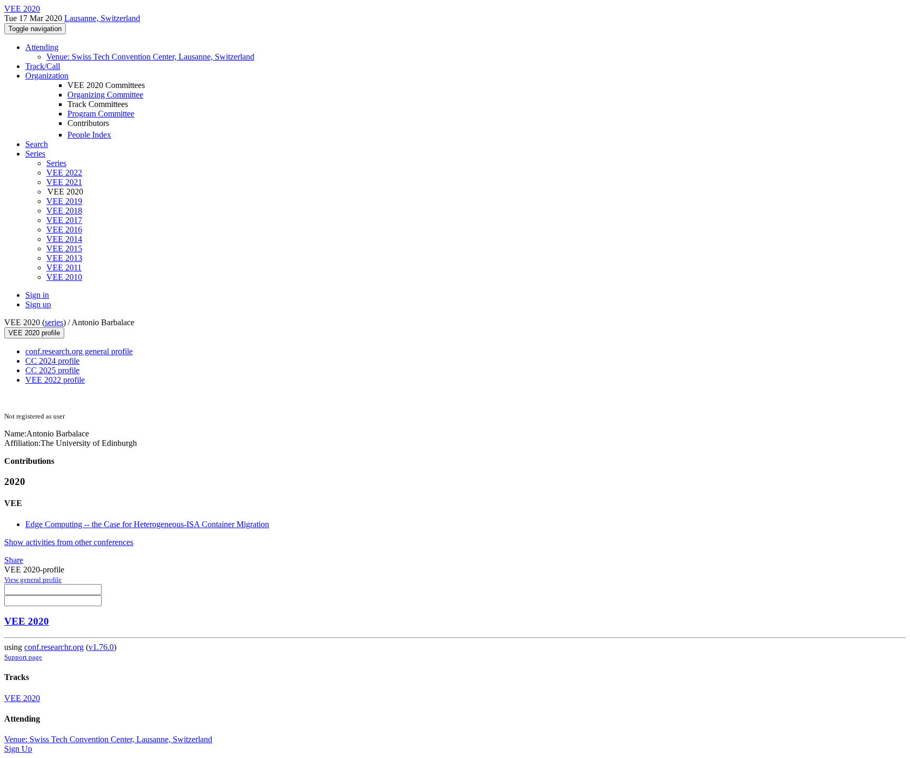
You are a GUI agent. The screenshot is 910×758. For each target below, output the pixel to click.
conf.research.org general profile (79, 351)
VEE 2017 (64, 220)
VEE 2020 (26, 621)
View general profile (33, 580)
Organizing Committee (105, 94)
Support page (23, 657)
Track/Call (42, 66)
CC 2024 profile (52, 360)
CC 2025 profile (52, 370)
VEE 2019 (64, 201)
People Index (89, 134)
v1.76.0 (101, 647)
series (54, 322)
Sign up (38, 304)
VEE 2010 (64, 277)
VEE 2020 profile (34, 333)
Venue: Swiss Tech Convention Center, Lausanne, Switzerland (150, 56)
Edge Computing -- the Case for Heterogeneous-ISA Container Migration (147, 524)
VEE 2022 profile (55, 379)
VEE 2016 (64, 229)
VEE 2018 (64, 210)
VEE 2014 (64, 239)
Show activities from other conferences (68, 542)
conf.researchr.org (54, 647)
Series (56, 163)
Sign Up (18, 748)
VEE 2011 (64, 267)
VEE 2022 (64, 172)
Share (13, 560)
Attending (41, 47)
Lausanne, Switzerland (102, 18)
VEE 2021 (64, 182)
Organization (46, 75)
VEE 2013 (64, 258)
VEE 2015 (64, 248)
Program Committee (100, 113)
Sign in (37, 294)
